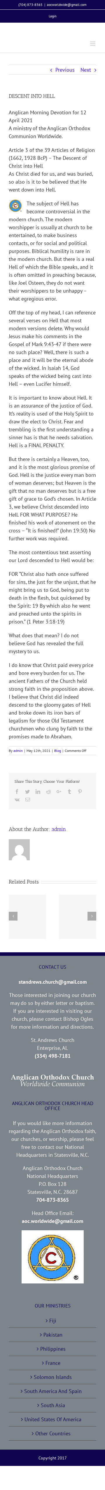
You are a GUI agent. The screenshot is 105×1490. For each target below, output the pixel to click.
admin (18, 750)
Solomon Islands (53, 1377)
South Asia (53, 1405)
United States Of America (52, 1419)
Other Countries (53, 1433)
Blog (57, 750)
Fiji (52, 1320)
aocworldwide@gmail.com (67, 4)
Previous (65, 69)
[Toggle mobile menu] (93, 44)
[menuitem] (52, 16)
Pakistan (52, 1334)
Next (85, 69)
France (53, 1363)
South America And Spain (53, 1391)
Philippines (53, 1348)
